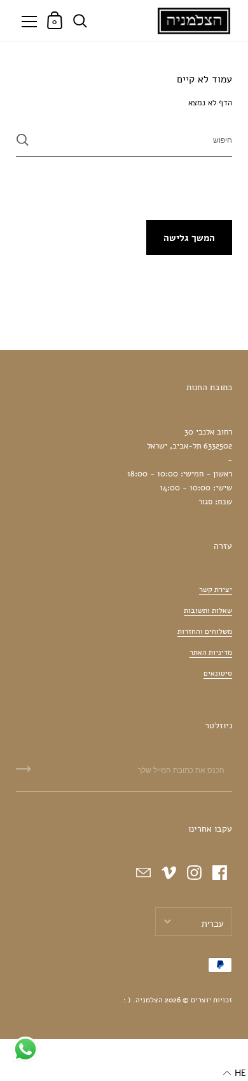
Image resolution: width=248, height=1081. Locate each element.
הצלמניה (149, 1000)
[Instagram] (194, 872)
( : (127, 1000)
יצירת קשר (215, 589)
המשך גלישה (189, 238)
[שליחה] (22, 140)
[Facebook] (219, 872)
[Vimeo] (168, 872)
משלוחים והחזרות (204, 631)
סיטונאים (217, 673)
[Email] (143, 872)
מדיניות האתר (210, 652)
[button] (234, 1073)
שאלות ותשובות (208, 610)
